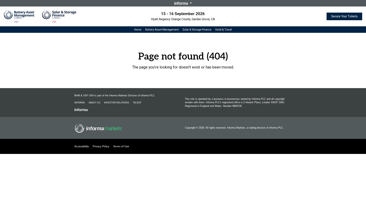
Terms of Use (121, 146)
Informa (79, 102)
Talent (137, 102)
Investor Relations (116, 102)
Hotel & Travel (223, 29)
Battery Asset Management (162, 29)
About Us (94, 102)
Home (137, 29)
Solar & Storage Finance (197, 29)
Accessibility (81, 146)
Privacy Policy (101, 146)
